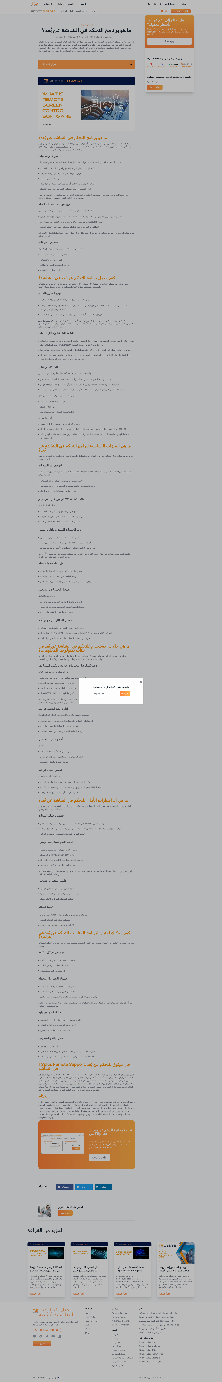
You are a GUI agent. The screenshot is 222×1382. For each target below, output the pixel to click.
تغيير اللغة (124, 693)
